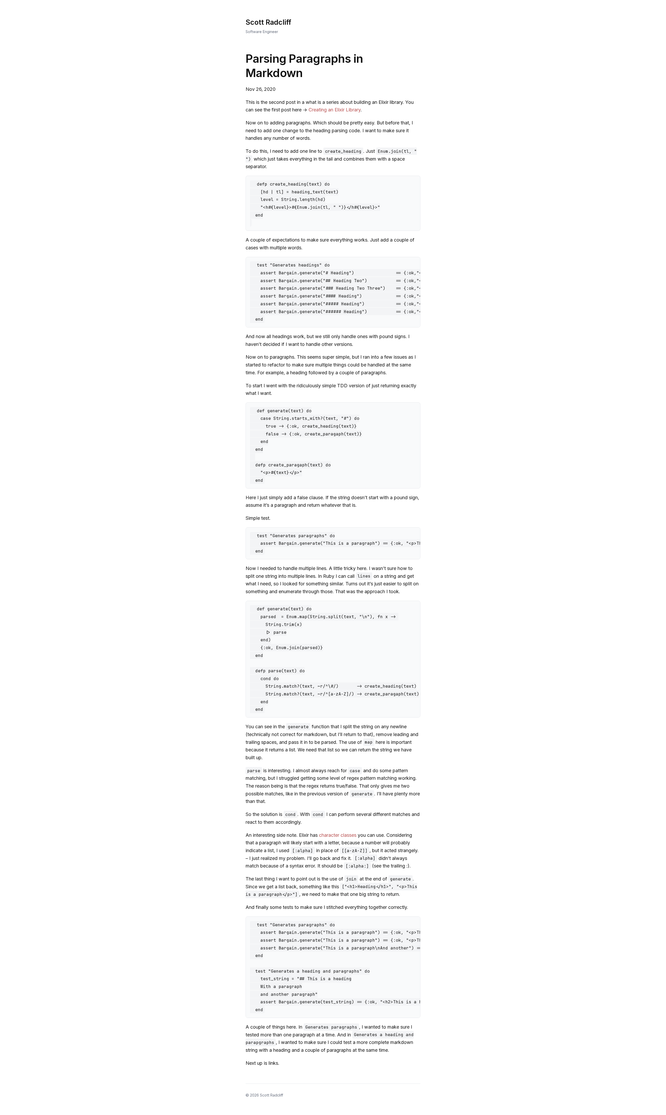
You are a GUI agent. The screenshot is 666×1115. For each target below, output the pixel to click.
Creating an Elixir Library (335, 109)
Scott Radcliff (268, 22)
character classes (337, 835)
